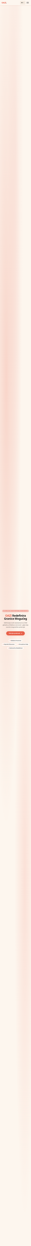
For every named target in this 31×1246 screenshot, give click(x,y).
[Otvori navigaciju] (27, 2)
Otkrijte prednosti (14, 633)
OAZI (4, 2)
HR (22, 2)
